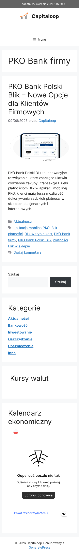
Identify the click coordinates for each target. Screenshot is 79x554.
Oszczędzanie (20, 339)
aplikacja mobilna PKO (31, 228)
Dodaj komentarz (27, 252)
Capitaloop (45, 16)
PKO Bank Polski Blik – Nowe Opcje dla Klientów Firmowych (38, 99)
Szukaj (13, 274)
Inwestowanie (20, 332)
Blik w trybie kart (38, 234)
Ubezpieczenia (20, 346)
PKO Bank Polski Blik (34, 240)
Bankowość (18, 325)
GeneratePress (39, 547)
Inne (12, 353)
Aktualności (23, 221)
